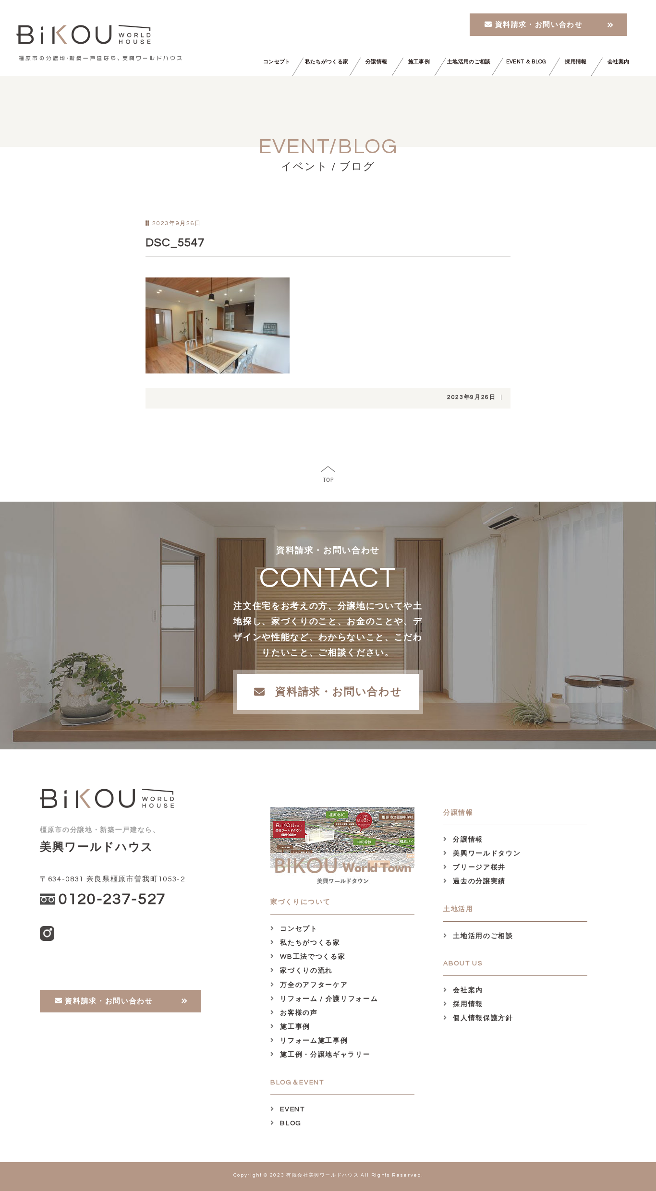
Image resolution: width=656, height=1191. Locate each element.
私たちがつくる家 (327, 61)
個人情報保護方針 (482, 1018)
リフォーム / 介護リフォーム (328, 999)
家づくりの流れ (305, 970)
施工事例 (419, 61)
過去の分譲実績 (478, 881)
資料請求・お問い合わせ (538, 24)
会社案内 (618, 61)
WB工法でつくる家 (311, 956)
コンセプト (277, 61)
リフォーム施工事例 (313, 1040)
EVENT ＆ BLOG (526, 61)
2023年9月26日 (471, 397)
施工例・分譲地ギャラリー (324, 1054)
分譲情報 (376, 61)
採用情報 (575, 61)
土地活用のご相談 (469, 61)
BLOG (290, 1123)
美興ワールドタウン (486, 853)
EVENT (291, 1109)
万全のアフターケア (313, 985)
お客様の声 (298, 1013)
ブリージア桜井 (478, 867)
